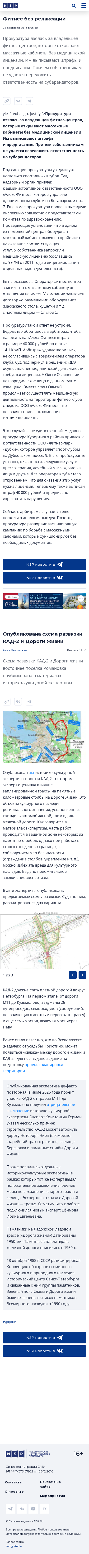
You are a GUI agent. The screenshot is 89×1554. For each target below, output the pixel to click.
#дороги (9, 1321)
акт (31, 772)
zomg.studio (14, 1546)
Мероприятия (52, 1496)
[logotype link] (14, 5)
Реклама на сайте (50, 1484)
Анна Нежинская (15, 650)
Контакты (13, 1482)
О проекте (14, 1491)
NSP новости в (40, 564)
